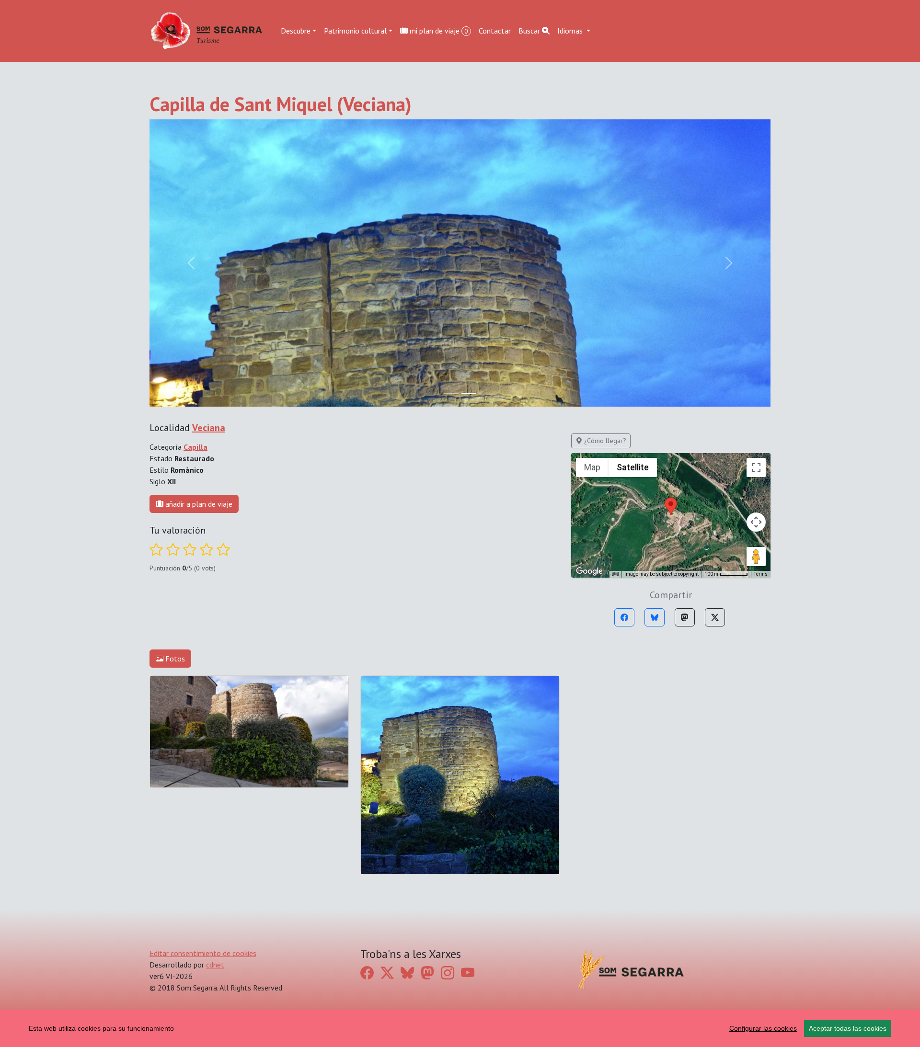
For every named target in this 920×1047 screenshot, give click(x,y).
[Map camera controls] (756, 522)
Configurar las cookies (763, 1028)
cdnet (215, 964)
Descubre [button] (295, 30)
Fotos (174, 658)
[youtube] (467, 973)
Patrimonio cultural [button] (355, 30)
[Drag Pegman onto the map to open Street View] (756, 556)
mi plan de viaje (438, 30)
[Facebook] (624, 617)
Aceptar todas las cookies (847, 1028)
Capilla (195, 447)
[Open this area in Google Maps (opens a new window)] (589, 571)
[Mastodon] (685, 617)
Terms (761, 574)
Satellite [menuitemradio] (633, 467)
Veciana (208, 427)
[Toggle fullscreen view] (756, 467)
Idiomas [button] (571, 30)
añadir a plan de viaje (197, 504)
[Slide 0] (451, 393)
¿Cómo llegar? (604, 440)
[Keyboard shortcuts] (615, 574)
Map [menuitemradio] (592, 467)
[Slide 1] (468, 393)
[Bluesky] (654, 617)
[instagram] (447, 973)
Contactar (495, 30)
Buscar (530, 30)
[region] (460, 1028)
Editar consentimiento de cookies (203, 953)
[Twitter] (715, 617)
